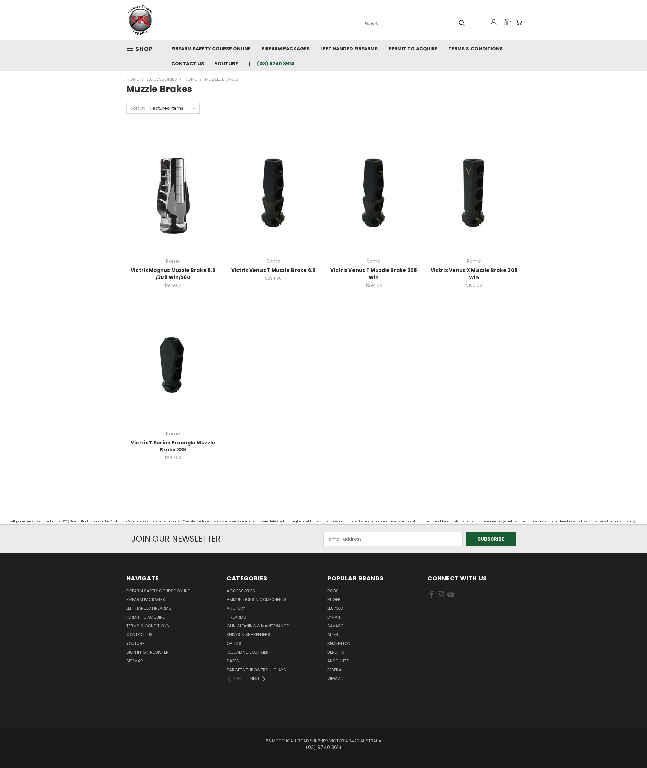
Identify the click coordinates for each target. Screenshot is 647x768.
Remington (338, 643)
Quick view (173, 184)
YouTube (226, 63)
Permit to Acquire (413, 48)
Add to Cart (273, 197)
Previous (629, 747)
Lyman (333, 617)
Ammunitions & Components (257, 599)
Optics (234, 643)
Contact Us (187, 63)
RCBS (333, 591)
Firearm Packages (285, 48)
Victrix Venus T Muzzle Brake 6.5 (273, 270)
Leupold (335, 608)
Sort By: (138, 108)
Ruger (334, 599)
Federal (335, 670)
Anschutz (338, 661)
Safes (233, 661)
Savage (335, 626)
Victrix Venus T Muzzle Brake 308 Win (373, 274)
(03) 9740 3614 (275, 63)
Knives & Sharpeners (248, 634)
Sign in (134, 652)
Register (159, 652)
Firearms (236, 617)
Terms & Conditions (475, 48)
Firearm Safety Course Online (211, 48)
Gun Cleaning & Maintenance (258, 626)
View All (335, 678)
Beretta (335, 652)
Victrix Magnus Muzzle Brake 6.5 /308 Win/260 (173, 274)
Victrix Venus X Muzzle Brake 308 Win (474, 274)
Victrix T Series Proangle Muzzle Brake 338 (173, 446)
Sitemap (134, 661)
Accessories (241, 591)
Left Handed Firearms (349, 48)
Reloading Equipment (249, 652)
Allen (332, 634)
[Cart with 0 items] (519, 22)
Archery (236, 608)
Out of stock (173, 197)
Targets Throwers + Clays (256, 670)
